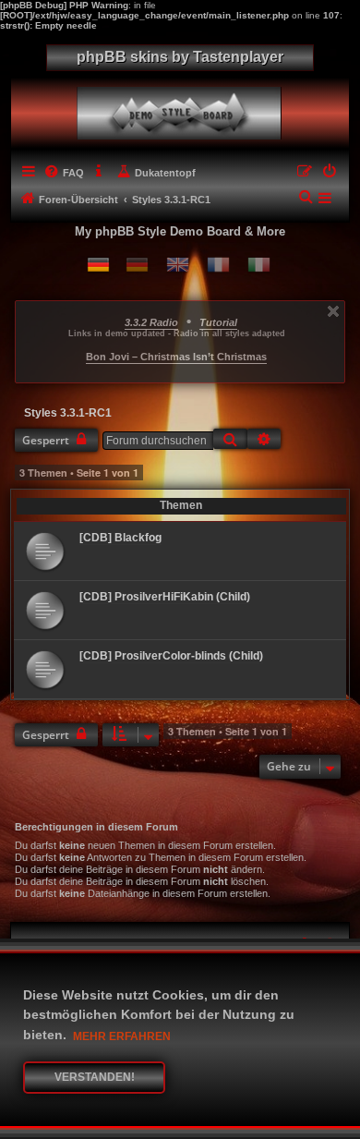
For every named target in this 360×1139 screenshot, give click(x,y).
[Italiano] (259, 264)
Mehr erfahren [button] (122, 1036)
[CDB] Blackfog (120, 537)
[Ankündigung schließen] (333, 311)
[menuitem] (63, 173)
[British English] (177, 264)
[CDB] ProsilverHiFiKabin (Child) (164, 596)
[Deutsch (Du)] (98, 264)
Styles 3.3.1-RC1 (68, 412)
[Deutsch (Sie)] (137, 264)
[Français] (218, 264)
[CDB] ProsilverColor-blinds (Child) (171, 655)
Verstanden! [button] (94, 1077)
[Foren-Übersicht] (183, 108)
